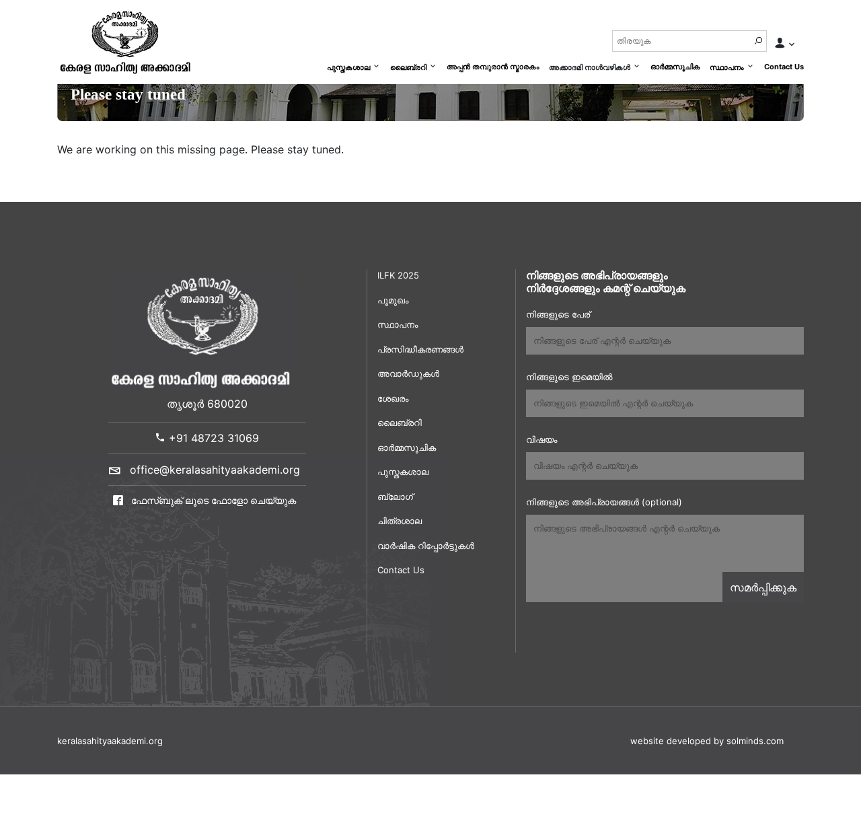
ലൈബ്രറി (408, 67)
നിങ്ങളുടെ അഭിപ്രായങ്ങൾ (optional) (604, 502)
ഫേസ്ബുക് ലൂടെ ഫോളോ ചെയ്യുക (212, 500)
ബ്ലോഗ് (395, 496)
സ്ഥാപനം (727, 67)
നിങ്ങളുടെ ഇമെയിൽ (569, 376)
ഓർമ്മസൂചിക (675, 66)
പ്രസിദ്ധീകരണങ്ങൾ (420, 349)
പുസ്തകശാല (348, 67)
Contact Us (784, 66)
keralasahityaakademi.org (110, 740)
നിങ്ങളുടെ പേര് (558, 314)
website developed (670, 740)
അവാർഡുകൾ (408, 373)
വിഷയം (541, 439)
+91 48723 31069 (212, 438)
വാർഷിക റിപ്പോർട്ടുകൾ (425, 545)
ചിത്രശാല (399, 520)
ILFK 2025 (398, 275)
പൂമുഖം (392, 300)
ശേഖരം (392, 398)
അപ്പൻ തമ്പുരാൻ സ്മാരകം (493, 66)
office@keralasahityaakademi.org (215, 469)
